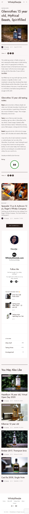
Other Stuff (8, 343)
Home (4, 501)
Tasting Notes (5, 8)
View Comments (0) (14, 225)
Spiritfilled (4, 73)
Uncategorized (9, 352)
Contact (14, 503)
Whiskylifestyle (14, 2)
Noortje (14, 249)
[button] (2, 2)
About (23, 501)
